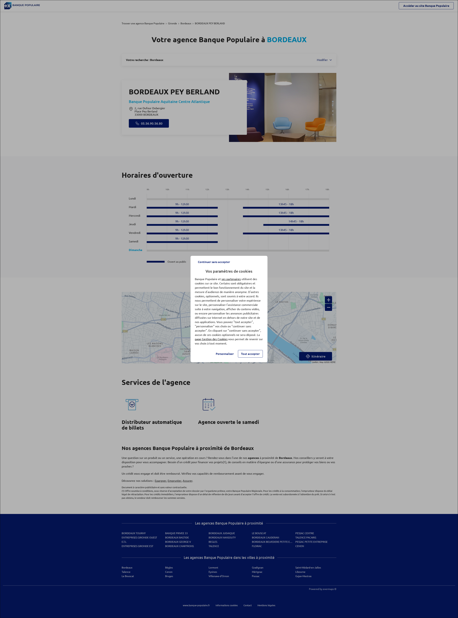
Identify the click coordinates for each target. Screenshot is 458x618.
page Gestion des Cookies (211, 339)
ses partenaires (231, 279)
